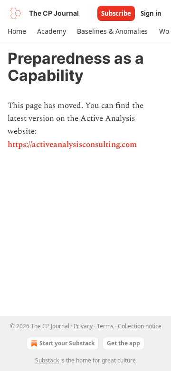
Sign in (151, 13)
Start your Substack (67, 343)
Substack (47, 360)
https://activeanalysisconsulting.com (72, 144)
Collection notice (140, 326)
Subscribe (116, 13)
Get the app (123, 343)
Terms (105, 326)
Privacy (83, 326)
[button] (16, 31)
